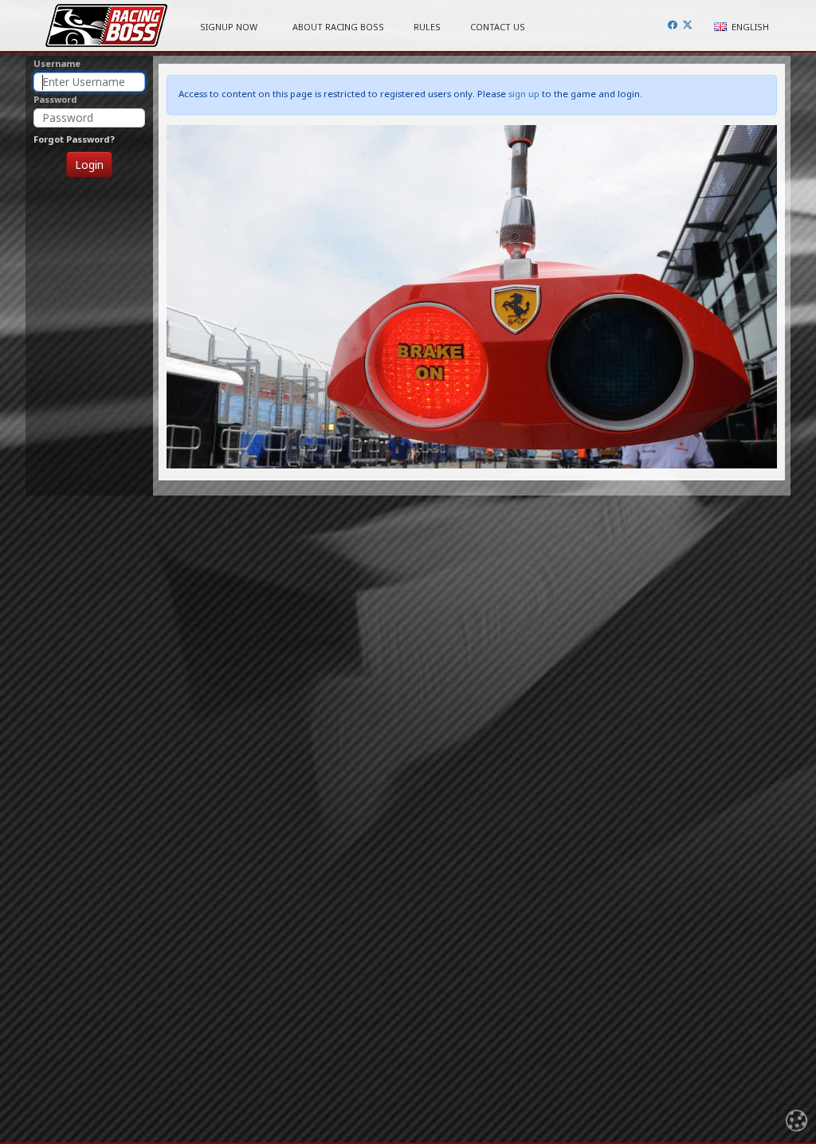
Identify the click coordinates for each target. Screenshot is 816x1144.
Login (89, 164)
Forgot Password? (74, 139)
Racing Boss (106, 25)
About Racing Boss (338, 27)
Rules (427, 27)
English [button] (749, 27)
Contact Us (497, 27)
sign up (523, 94)
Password (55, 99)
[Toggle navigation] (796, 1123)
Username (56, 63)
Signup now (228, 27)
